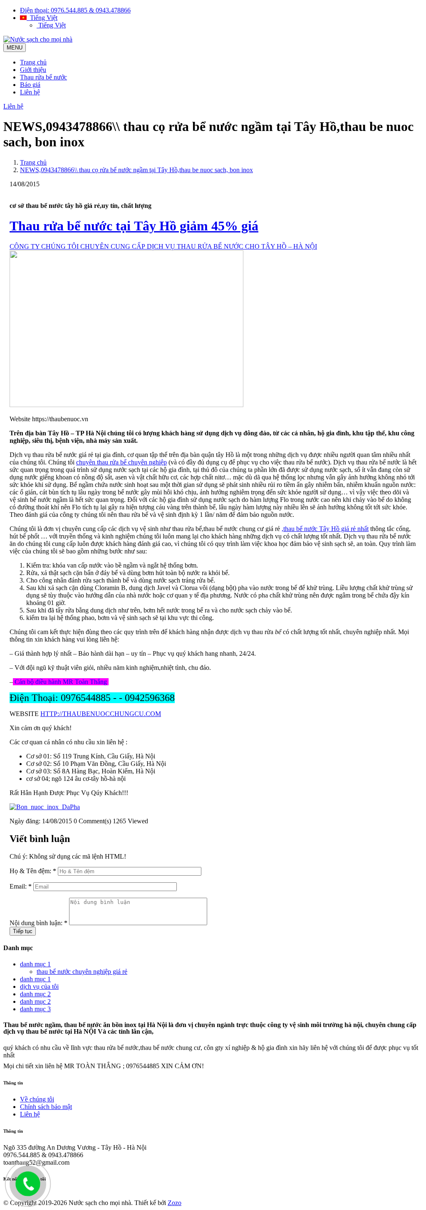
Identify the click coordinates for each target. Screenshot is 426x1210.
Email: (21, 886)
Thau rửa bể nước (43, 77)
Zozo (174, 1202)
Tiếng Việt (42, 17)
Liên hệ (30, 92)
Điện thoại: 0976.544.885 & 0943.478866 (75, 10)
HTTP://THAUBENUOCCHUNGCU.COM (100, 713)
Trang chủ (33, 62)
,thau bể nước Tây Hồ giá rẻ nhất (325, 528)
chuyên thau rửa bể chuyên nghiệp (121, 462)
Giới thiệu (33, 69)
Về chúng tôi (37, 1099)
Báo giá (30, 84)
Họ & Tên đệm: (33, 870)
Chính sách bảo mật (46, 1106)
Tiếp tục (22, 931)
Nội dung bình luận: (38, 922)
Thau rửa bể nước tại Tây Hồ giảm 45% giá (134, 225)
